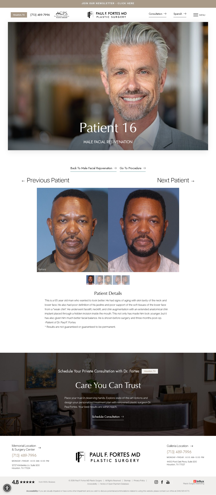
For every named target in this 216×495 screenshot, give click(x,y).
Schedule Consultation (106, 417)
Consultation (156, 14)
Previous (47, 180)
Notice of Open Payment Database (114, 484)
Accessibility (92, 484)
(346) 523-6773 (183, 491)
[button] (195, 14)
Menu (202, 14)
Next (173, 180)
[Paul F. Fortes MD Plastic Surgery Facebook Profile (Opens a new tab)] (162, 482)
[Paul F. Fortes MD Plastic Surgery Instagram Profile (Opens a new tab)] (156, 482)
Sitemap (127, 480)
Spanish (178, 14)
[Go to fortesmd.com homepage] (107, 15)
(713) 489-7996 (40, 15)
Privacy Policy (139, 480)
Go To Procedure (130, 168)
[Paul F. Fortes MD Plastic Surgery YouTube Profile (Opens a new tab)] (168, 482)
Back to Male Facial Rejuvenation (91, 168)
